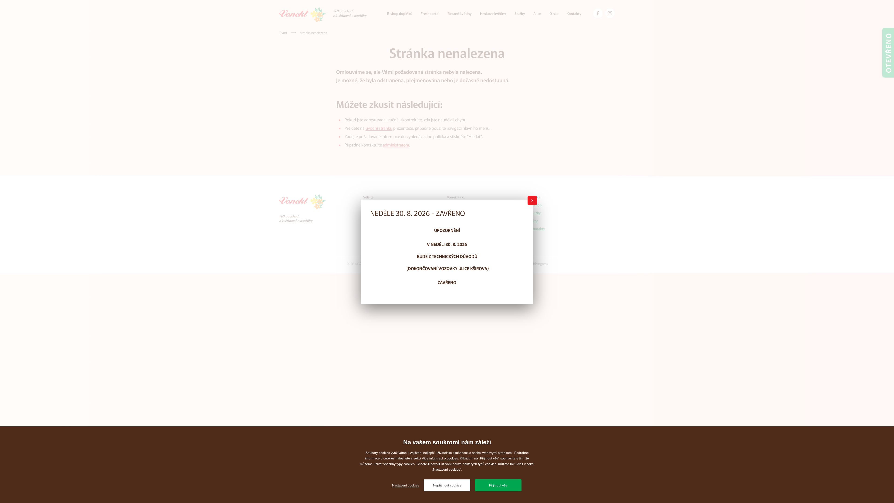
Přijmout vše (498, 485)
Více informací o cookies (440, 458)
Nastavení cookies (405, 485)
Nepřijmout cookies (447, 485)
